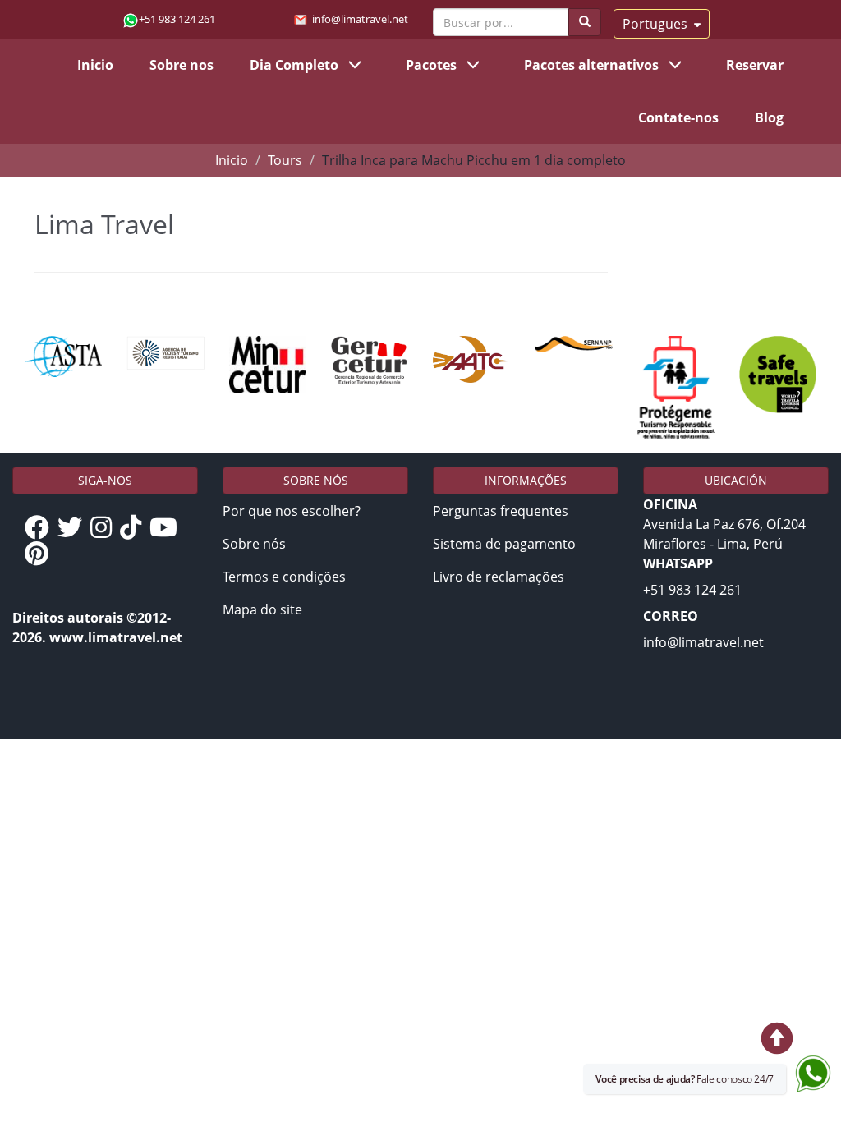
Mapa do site (262, 609)
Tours (285, 160)
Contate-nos (678, 117)
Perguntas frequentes (500, 511)
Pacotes (433, 65)
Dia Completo (296, 65)
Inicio (95, 65)
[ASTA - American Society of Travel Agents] (63, 356)
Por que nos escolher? (292, 511)
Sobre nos (181, 65)
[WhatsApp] (813, 1069)
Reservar (755, 65)
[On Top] (599, 1041)
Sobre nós (254, 544)
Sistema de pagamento (504, 544)
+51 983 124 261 (177, 18)
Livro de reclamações (498, 577)
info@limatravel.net (360, 18)
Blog (769, 117)
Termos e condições (284, 577)
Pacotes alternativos (593, 65)
